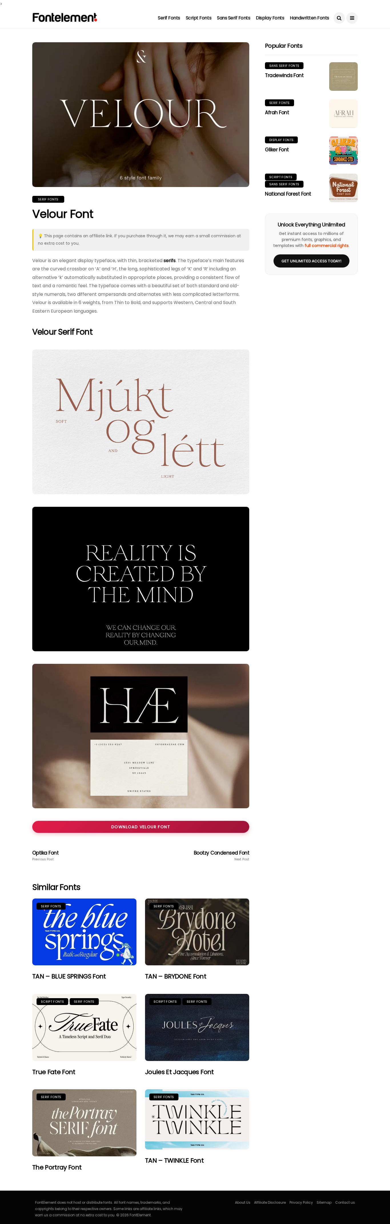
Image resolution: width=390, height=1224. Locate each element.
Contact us (345, 1202)
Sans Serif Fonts (233, 18)
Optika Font (45, 855)
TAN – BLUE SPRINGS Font (69, 976)
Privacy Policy (301, 1202)
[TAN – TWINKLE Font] (197, 1119)
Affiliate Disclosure (270, 1202)
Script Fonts (198, 18)
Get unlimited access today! (311, 261)
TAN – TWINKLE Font (174, 1160)
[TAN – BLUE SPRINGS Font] (84, 932)
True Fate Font (53, 1072)
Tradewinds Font (284, 75)
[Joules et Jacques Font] (197, 1027)
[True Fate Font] (84, 1027)
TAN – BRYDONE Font (175, 976)
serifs (170, 260)
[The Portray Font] (84, 1122)
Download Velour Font (140, 827)
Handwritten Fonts (309, 18)
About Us (242, 1202)
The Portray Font (56, 1167)
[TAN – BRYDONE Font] (197, 932)
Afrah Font (277, 112)
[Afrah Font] (343, 113)
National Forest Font (288, 193)
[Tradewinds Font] (343, 76)
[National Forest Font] (343, 188)
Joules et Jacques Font (179, 1072)
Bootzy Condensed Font (221, 855)
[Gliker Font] (343, 150)
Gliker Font (277, 149)
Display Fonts (270, 18)
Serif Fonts (169, 18)
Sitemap (324, 1202)
